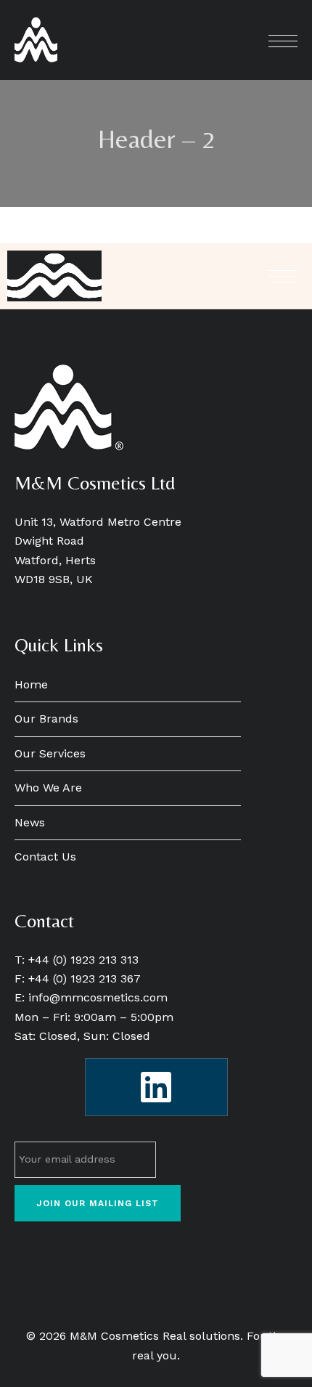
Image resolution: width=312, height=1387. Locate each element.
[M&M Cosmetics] (36, 40)
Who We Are (48, 787)
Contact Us (45, 856)
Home (31, 684)
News (30, 822)
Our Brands (46, 718)
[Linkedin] (156, 1087)
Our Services (50, 753)
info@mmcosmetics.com (98, 997)
